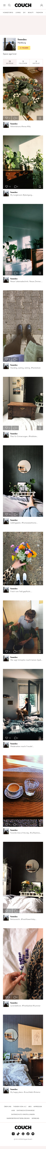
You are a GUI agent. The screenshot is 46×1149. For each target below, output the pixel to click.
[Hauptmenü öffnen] (4, 5)
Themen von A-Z (19, 1106)
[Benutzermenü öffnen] (41, 5)
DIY (24, 12)
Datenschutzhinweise (25, 1110)
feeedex (14, 123)
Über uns (7, 1106)
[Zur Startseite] (23, 5)
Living (18, 12)
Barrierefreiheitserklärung (18, 1118)
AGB (13, 1110)
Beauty (31, 12)
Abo (30, 1106)
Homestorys (8, 12)
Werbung (35, 1118)
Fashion (39, 12)
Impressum (37, 1106)
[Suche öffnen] (9, 5)
